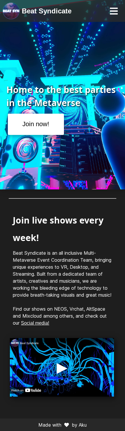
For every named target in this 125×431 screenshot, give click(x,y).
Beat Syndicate (47, 11)
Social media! (35, 323)
